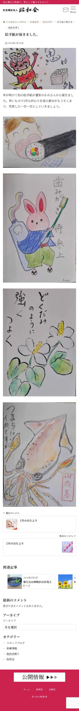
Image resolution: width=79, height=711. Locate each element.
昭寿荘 (10, 659)
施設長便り (13, 27)
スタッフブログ (16, 643)
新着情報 (12, 648)
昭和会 (43, 696)
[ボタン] (66, 11)
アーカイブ (9, 620)
